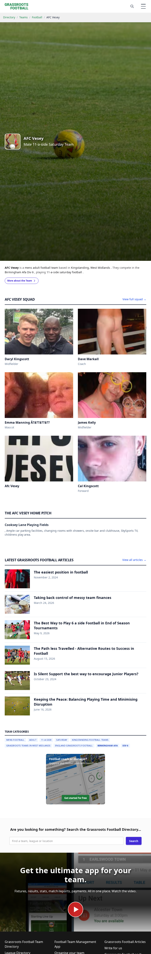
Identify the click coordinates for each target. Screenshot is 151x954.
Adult (32, 739)
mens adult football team (42, 268)
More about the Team (19, 280)
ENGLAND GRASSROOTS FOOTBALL (74, 745)
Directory (9, 17)
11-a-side (53, 272)
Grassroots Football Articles (125, 942)
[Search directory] (132, 6)
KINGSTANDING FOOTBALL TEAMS (90, 739)
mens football (15, 739)
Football (37, 17)
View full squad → (134, 299)
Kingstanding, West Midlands (91, 268)
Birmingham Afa (108, 745)
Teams (23, 17)
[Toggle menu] (143, 6)
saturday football (71, 272)
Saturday (61, 739)
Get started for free (75, 798)
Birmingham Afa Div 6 (19, 272)
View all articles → (134, 560)
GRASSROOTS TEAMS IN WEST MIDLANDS (28, 745)
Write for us (113, 948)
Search (133, 841)
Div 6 (125, 745)
